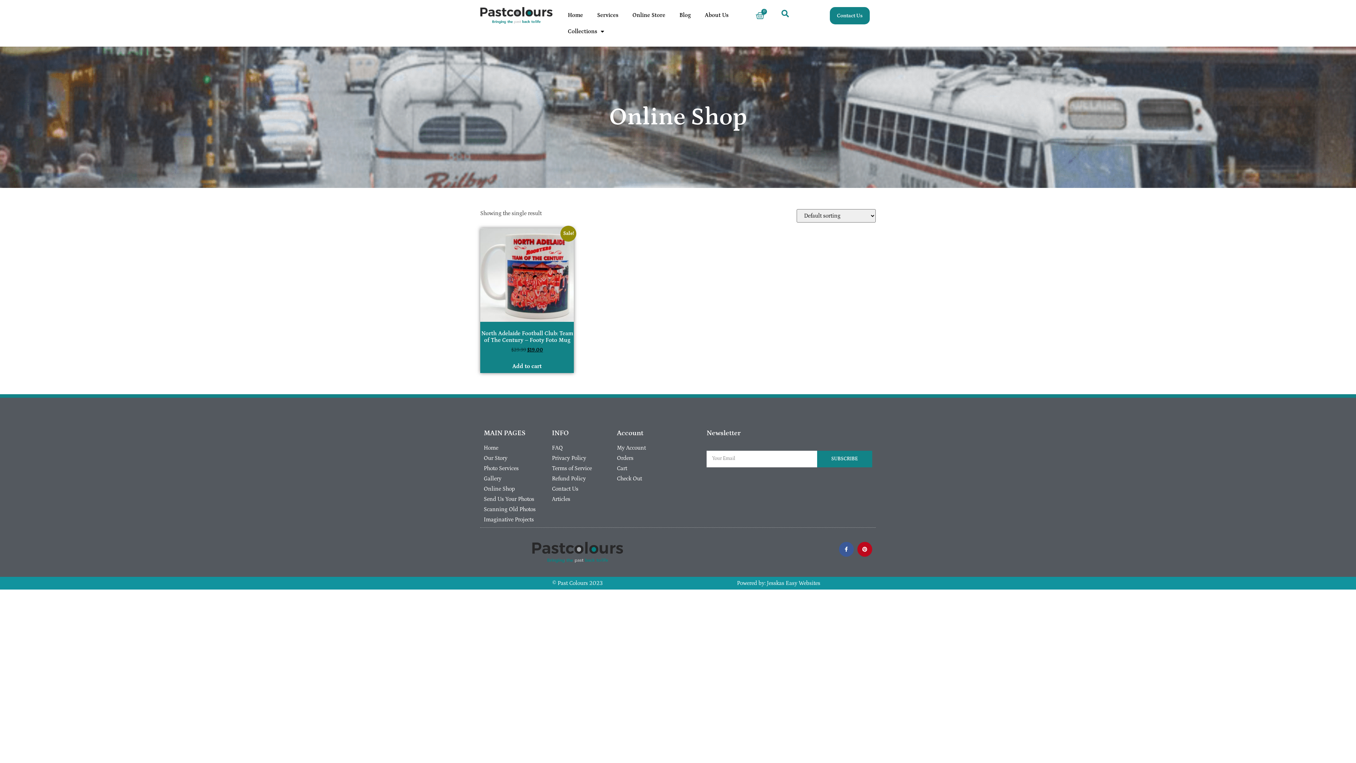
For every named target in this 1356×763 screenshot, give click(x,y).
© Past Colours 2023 (577, 583)
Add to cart (527, 366)
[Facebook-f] (846, 549)
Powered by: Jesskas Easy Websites (778, 583)
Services (607, 15)
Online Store (648, 15)
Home (575, 15)
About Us (716, 15)
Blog (685, 15)
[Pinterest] (864, 549)
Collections (582, 31)
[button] (785, 13)
